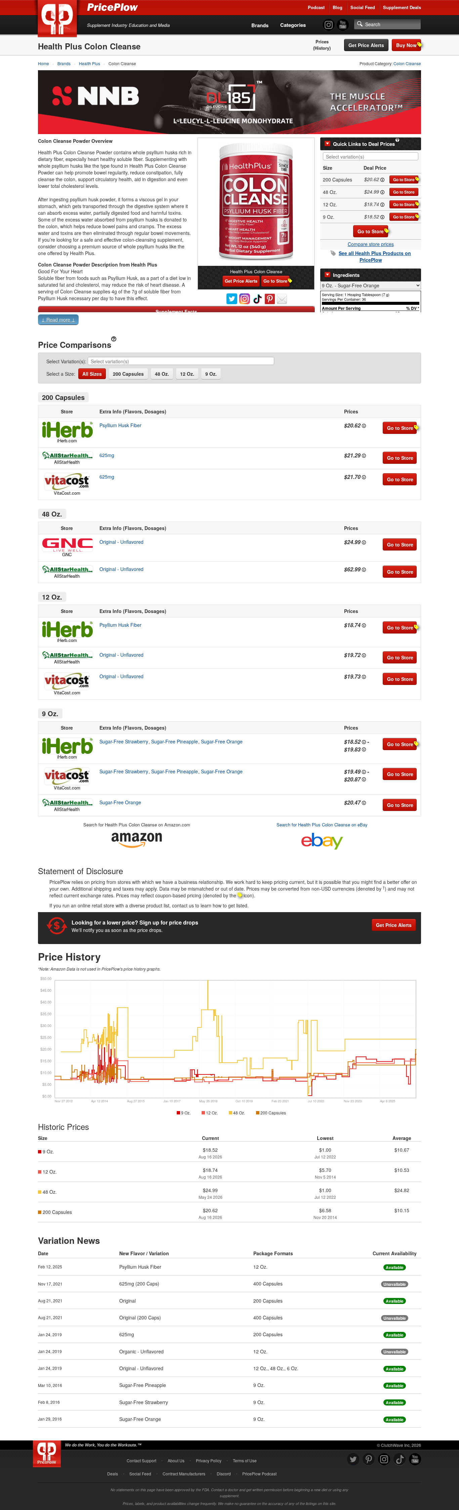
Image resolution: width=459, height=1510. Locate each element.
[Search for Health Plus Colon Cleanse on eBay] (322, 839)
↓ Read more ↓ (58, 319)
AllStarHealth (67, 462)
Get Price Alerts (366, 45)
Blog (337, 7)
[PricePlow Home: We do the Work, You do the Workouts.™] (58, 20)
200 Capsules (128, 373)
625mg (106, 455)
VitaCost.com (67, 493)
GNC (67, 554)
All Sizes (92, 373)
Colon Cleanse (407, 63)
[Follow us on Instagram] (384, 1459)
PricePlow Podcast (259, 1473)
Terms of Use (245, 1460)
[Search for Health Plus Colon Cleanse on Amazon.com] (137, 839)
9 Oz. (211, 373)
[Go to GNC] (66, 545)
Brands (259, 25)
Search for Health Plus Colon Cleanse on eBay (322, 824)
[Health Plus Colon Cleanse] (256, 201)
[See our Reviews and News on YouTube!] (415, 1459)
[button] (229, 321)
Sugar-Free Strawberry (123, 741)
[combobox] (370, 156)
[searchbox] (372, 156)
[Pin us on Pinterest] (369, 1459)
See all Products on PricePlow (375, 256)
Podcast (316, 7)
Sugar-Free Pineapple (174, 741)
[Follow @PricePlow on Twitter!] (353, 1459)
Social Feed (362, 7)
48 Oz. (162, 373)
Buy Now (406, 45)
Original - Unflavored (121, 541)
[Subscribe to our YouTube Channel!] (343, 25)
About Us (176, 1460)
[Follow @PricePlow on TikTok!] (399, 1459)
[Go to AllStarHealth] (66, 455)
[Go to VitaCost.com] (66, 481)
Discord (224, 1473)
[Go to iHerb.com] (66, 430)
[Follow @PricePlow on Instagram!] (329, 25)
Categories (293, 25)
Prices (322, 42)
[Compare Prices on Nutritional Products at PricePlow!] (48, 1452)
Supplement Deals (402, 7)
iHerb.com (67, 440)
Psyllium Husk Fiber (120, 425)
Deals (112, 1473)
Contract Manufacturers (184, 1473)
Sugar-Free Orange (222, 741)
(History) (322, 48)
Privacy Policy (208, 1460)
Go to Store (404, 179)
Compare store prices (371, 244)
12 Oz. (187, 373)
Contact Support (141, 1460)
